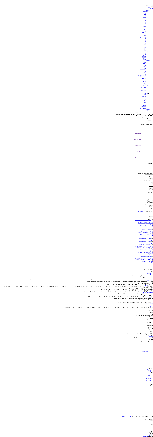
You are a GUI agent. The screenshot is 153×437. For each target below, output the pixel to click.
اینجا (145, 277)
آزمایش (145, 52)
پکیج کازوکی (144, 64)
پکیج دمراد (145, 71)
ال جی (145, 34)
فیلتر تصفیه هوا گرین (143, 105)
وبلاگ (150, 371)
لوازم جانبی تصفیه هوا (145, 104)
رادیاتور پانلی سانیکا (143, 82)
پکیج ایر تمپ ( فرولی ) (143, 69)
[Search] (152, 6)
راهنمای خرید (149, 370)
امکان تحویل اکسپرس (138, 133)
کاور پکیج (145, 99)
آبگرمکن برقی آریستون (143, 86)
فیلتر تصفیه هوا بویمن (143, 106)
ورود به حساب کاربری (150, 7)
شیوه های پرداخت (148, 369)
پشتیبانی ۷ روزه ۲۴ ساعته (137, 139)
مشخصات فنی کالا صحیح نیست (147, 200)
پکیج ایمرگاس (144, 62)
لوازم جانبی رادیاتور (145, 101)
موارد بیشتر (149, 120)
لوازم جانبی (147, 92)
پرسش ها (150, 274)
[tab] (75, 272)
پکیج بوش (145, 68)
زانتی (145, 31)
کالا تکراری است (149, 202)
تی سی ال (145, 29)
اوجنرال (145, 14)
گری (145, 20)
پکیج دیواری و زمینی (148, 378)
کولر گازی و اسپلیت (145, 11)
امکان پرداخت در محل (138, 145)
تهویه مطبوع (147, 10)
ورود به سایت (150, 434)
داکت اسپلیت (146, 33)
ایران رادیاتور (144, 15)
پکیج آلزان (145, 65)
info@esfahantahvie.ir (145, 351)
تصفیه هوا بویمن (144, 56)
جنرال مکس (144, 27)
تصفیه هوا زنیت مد (143, 59)
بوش (145, 22)
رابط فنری (145, 103)
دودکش (145, 100)
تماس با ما (148, 110)
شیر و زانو (145, 102)
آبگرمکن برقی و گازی (148, 380)
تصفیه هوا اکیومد (144, 58)
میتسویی (145, 50)
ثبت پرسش (151, 216)
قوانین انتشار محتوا (140, 211)
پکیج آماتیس (144, 63)
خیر (150, 420)
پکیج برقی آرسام (144, 74)
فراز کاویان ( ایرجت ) (143, 90)
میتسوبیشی (144, 26)
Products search (151, 5)
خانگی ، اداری (147, 60)
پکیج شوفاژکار (144, 70)
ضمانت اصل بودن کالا (138, 157)
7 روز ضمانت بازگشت (138, 151)
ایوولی (145, 24)
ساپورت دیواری (144, 95)
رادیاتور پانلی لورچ (144, 79)
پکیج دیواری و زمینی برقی (144, 73)
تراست (145, 23)
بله (149, 176)
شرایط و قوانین (149, 375)
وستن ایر (145, 44)
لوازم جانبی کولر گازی (145, 93)
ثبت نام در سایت (145, 436)
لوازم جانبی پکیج (146, 98)
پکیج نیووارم (144, 72)
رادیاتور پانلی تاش (144, 81)
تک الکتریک (144, 18)
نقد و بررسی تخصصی (148, 272)
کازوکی (145, 16)
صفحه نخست (147, 9)
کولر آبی (147, 51)
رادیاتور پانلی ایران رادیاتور (142, 77)
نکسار (145, 13)
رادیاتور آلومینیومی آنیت (143, 80)
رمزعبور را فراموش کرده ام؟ (149, 435)
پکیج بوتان (145, 67)
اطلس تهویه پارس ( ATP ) (143, 37)
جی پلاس (145, 12)
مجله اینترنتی (147, 109)
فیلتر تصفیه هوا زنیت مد (143, 108)
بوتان (145, 84)
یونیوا (145, 25)
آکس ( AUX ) (144, 17)
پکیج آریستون (144, 61)
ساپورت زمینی (144, 96)
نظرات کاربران (149, 273)
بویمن (145, 21)
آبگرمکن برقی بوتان (143, 87)
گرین (145, 19)
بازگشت (150, 178)
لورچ (145, 54)
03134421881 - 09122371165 (143, 350)
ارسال (151, 182)
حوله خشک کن (146, 83)
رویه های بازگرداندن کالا (148, 374)
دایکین (145, 41)
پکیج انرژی (145, 66)
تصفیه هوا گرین (144, 55)
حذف (151, 424)
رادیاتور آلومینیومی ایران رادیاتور (142, 76)
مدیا (145, 30)
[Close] (152, 183)
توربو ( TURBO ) (144, 32)
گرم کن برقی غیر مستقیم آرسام (142, 75)
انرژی (145, 53)
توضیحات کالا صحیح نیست (148, 201)
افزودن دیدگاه (151, 336)
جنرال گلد (145, 28)
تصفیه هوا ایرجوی (144, 57)
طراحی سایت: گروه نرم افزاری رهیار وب (126, 416)
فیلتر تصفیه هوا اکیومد (143, 107)
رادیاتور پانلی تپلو (144, 78)
